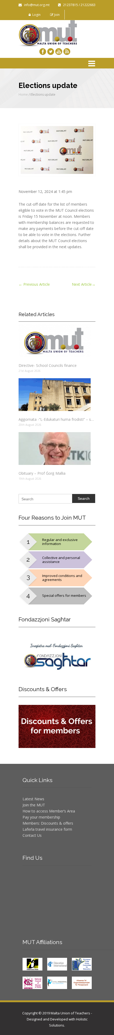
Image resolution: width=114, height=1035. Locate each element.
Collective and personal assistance (61, 559)
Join (56, 14)
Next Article (83, 284)
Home (23, 94)
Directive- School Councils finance (48, 365)
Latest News (33, 798)
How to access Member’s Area (49, 811)
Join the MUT (34, 804)
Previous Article (34, 284)
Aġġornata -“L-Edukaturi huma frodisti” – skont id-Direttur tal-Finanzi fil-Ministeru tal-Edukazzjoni (57, 419)
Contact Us (32, 835)
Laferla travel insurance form (47, 829)
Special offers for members (64, 595)
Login (36, 14)
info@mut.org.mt (36, 5)
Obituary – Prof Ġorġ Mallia (42, 473)
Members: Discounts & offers (48, 823)
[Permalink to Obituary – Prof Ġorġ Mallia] (57, 448)
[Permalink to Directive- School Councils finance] (57, 340)
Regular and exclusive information (60, 541)
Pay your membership (41, 817)
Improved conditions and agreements (62, 577)
